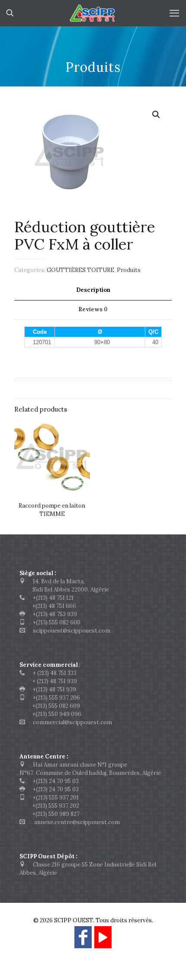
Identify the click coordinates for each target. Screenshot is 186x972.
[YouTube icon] (103, 941)
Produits (129, 270)
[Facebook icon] (83, 941)
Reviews (93, 309)
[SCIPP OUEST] (93, 13)
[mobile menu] (174, 13)
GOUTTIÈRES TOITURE (80, 270)
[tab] (93, 290)
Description (93, 290)
